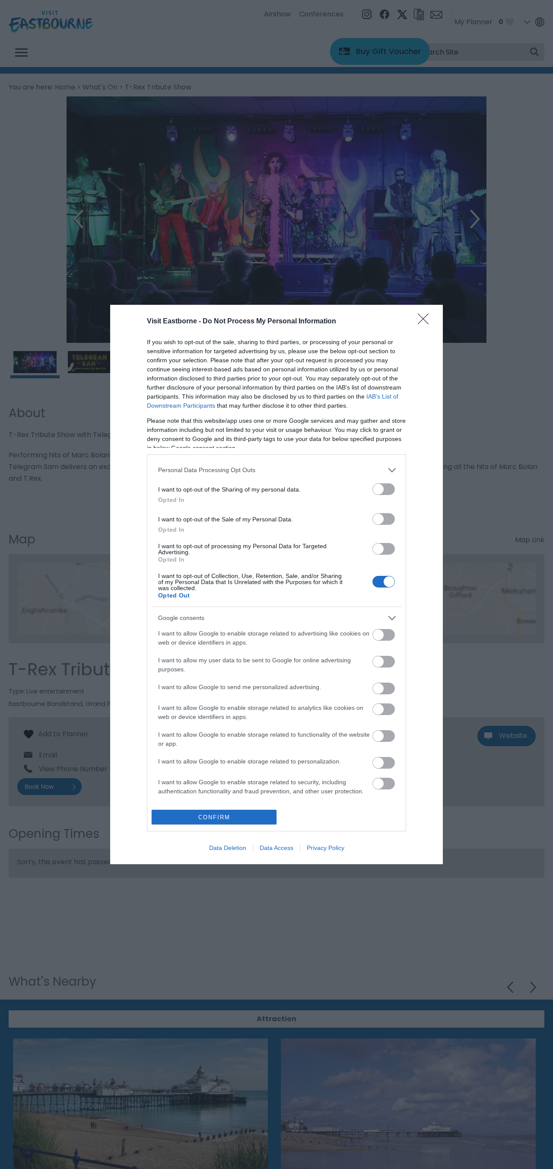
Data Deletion (227, 847)
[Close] (426, 321)
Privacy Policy (325, 847)
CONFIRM (214, 817)
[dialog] (276, 584)
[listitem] (276, 470)
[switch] (383, 489)
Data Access (276, 847)
